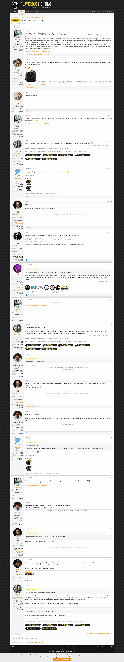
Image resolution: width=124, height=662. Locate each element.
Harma (17, 242)
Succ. (18, 26)
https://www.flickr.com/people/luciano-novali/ (36, 84)
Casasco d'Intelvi (18, 220)
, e (33, 406)
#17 (111, 502)
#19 (111, 560)
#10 (111, 300)
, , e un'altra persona (38, 54)
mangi (17, 178)
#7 (111, 201)
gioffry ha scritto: (30, 442)
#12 (111, 354)
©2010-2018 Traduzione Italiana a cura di (62, 651)
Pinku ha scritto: (30, 609)
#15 (111, 437)
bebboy (14, 23)
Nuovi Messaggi (15, 14)
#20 (111, 585)
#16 (111, 478)
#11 (111, 324)
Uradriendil (18, 102)
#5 (111, 140)
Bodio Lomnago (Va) (18, 49)
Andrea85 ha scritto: (31, 358)
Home (14, 11)
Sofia (21, 284)
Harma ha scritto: (30, 269)
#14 (111, 411)
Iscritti (36, 11)
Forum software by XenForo (62, 650)
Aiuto (103, 647)
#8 (111, 232)
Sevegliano (20, 186)
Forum (21, 11)
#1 (111, 30)
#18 (111, 529)
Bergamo (20, 77)
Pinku (18, 211)
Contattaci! (70, 647)
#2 (111, 59)
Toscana (21, 250)
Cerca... (23, 14)
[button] (31, 11)
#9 (111, 265)
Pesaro (21, 110)
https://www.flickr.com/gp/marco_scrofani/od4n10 (37, 51)
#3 (111, 92)
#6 (111, 168)
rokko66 (17, 569)
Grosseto (20, 160)
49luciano (17, 69)
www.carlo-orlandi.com (20, 288)
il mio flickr (68, 212)
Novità (28, 11)
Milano (21, 373)
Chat (42, 11)
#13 (111, 380)
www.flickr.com (19, 80)
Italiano (15, 647)
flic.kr (21, 375)
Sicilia (21, 577)
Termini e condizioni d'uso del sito (83, 647)
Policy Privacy (97, 647)
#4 (111, 115)
